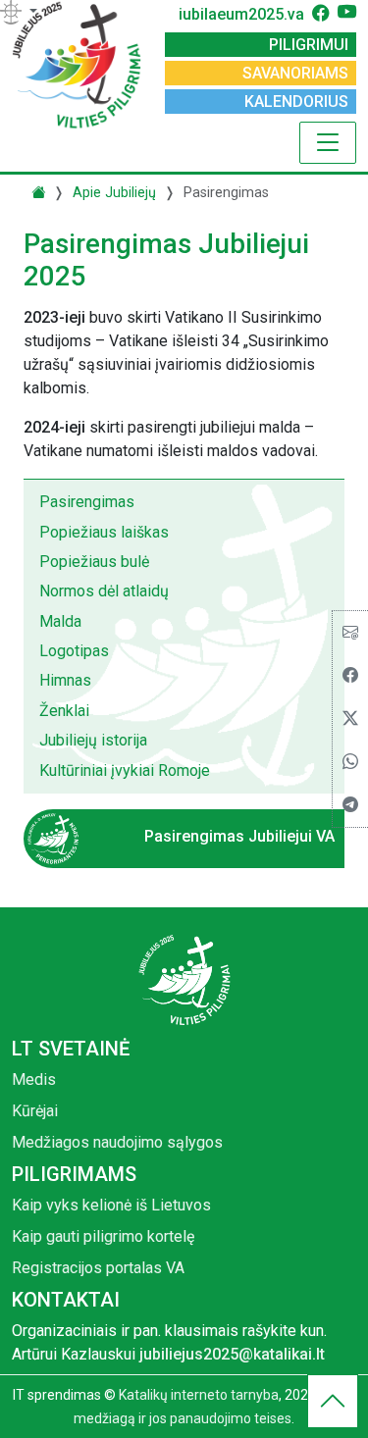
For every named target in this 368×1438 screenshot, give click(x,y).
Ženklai (64, 710)
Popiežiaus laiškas (104, 532)
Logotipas (74, 651)
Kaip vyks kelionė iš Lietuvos (111, 1205)
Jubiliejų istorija (93, 740)
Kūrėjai (35, 1111)
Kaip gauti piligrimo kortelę (103, 1236)
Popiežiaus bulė (94, 561)
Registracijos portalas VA (98, 1267)
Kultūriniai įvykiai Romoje (124, 770)
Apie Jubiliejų (114, 192)
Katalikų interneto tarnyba (199, 1395)
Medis (34, 1079)
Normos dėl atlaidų (104, 591)
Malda (60, 621)
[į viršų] (332, 1406)
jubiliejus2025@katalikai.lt (232, 1354)
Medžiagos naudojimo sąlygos (117, 1142)
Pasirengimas (86, 501)
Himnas (65, 680)
